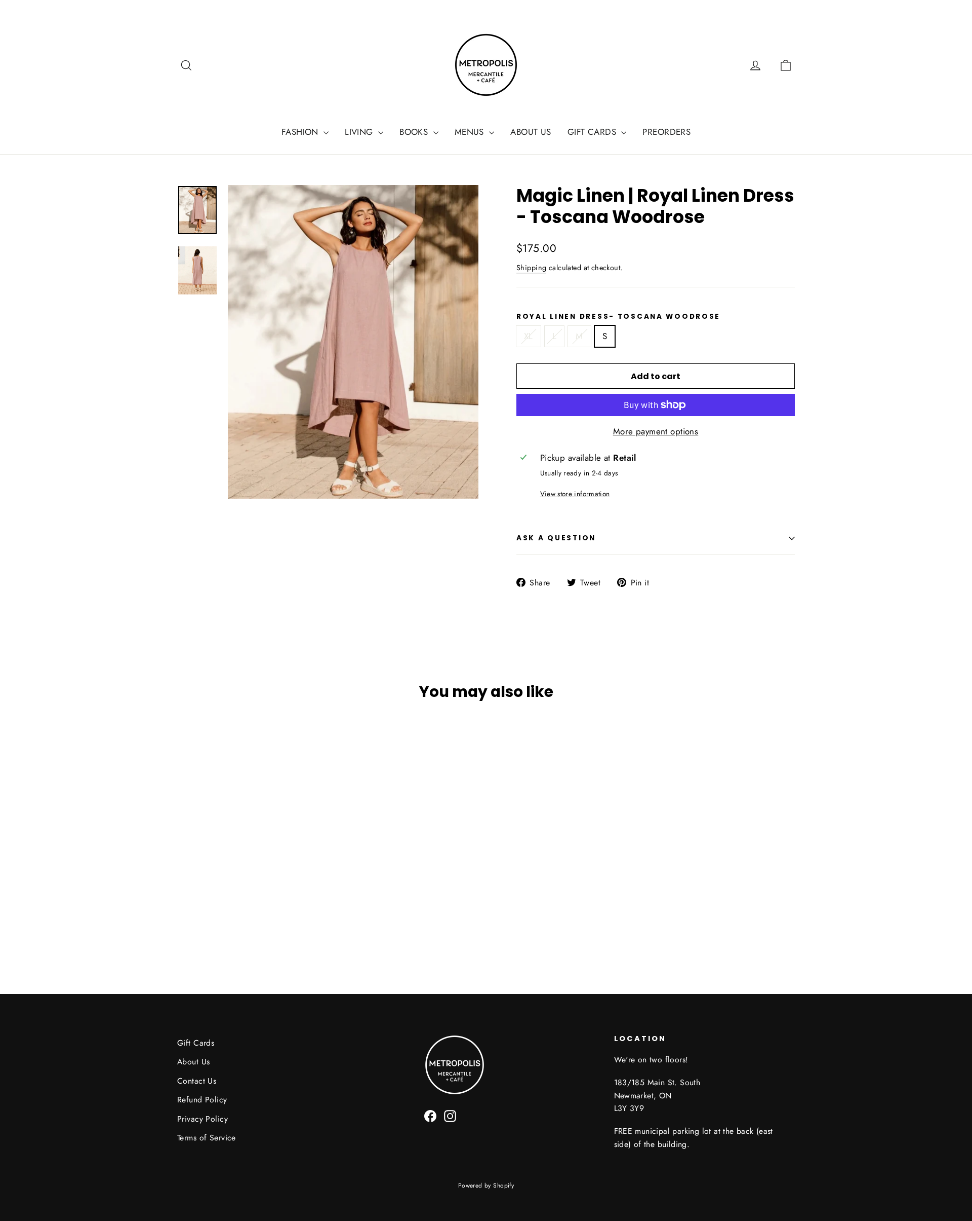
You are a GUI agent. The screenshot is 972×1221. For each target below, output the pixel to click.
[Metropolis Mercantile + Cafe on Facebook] (430, 1115)
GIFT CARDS (593, 132)
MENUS (471, 132)
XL (528, 336)
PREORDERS (666, 132)
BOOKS (415, 132)
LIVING (360, 132)
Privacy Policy (202, 1119)
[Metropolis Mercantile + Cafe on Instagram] (450, 1115)
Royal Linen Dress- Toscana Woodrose (618, 317)
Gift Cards (195, 1043)
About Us (193, 1061)
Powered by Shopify (486, 1185)
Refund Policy (202, 1099)
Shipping (531, 268)
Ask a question (556, 538)
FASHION (301, 132)
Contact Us (196, 1081)
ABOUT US (530, 132)
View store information (575, 494)
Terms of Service (206, 1137)
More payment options (656, 431)
